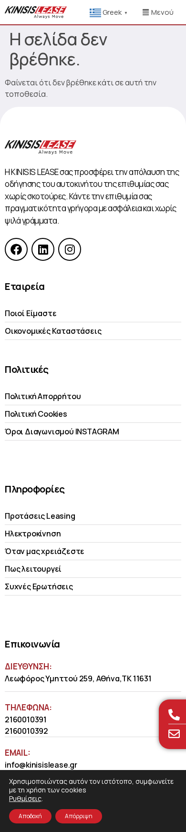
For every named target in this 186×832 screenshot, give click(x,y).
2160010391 (26, 719)
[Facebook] (16, 249)
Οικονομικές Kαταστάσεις (53, 331)
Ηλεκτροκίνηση (33, 533)
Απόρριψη (79, 816)
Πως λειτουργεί (33, 569)
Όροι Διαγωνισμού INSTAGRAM (62, 431)
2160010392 (26, 731)
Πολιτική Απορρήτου (43, 396)
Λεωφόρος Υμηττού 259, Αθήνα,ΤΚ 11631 (78, 678)
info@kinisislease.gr (41, 765)
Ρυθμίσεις (25, 798)
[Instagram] (69, 249)
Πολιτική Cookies (36, 414)
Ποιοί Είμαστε (30, 313)
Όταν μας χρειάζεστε (44, 551)
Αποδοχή (30, 816)
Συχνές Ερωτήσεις (39, 586)
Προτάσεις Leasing (40, 516)
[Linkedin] (42, 249)
